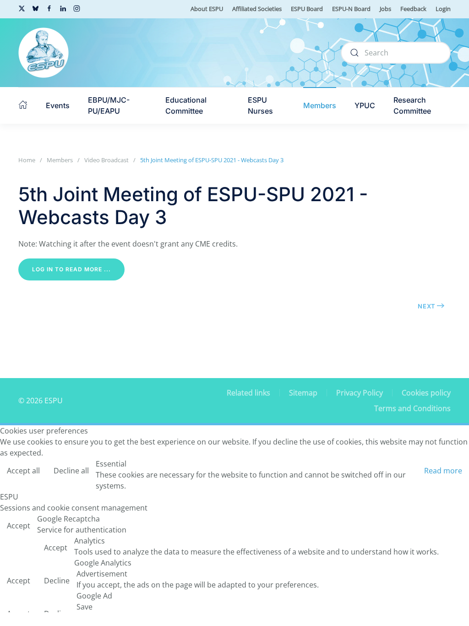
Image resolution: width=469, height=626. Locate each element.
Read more (443, 471)
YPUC (364, 105)
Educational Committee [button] (186, 105)
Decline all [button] (71, 471)
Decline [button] (57, 581)
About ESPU (207, 9)
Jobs (385, 9)
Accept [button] (18, 526)
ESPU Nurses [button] (260, 105)
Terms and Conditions (412, 408)
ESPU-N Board (351, 9)
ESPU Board (307, 9)
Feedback (413, 9)
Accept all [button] (23, 471)
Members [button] (319, 105)
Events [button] (58, 105)
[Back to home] (43, 52)
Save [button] (84, 607)
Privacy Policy (359, 393)
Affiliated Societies (257, 9)
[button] (22, 105)
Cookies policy (426, 393)
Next (427, 306)
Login (443, 9)
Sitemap (303, 393)
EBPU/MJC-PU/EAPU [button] (109, 105)
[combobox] (396, 53)
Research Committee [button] (412, 105)
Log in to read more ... (71, 269)
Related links (248, 393)
